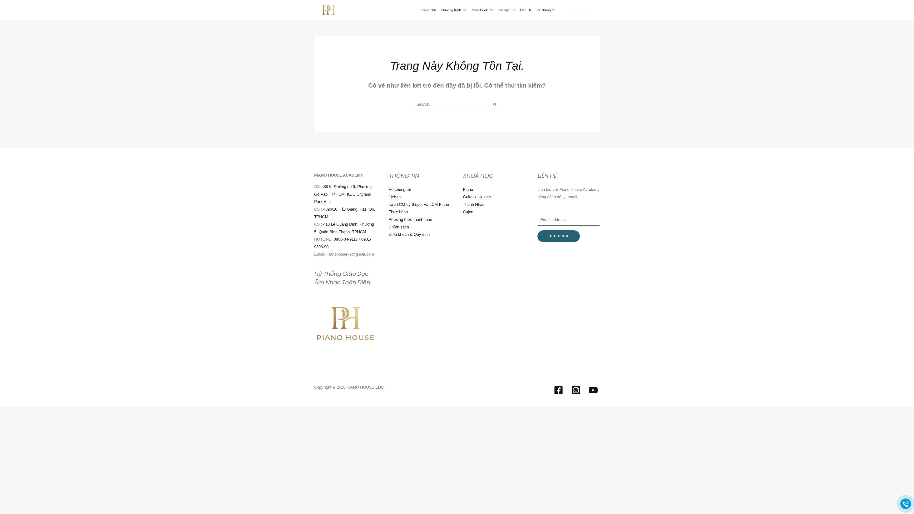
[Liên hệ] (905, 503)
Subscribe (558, 236)
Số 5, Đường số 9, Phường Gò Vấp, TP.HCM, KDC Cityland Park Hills (343, 194)
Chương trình (451, 10)
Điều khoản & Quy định (409, 234)
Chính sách (399, 227)
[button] (581, 10)
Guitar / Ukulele (477, 197)
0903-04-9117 (346, 239)
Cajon (468, 212)
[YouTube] (593, 390)
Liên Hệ (526, 10)
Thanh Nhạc (473, 204)
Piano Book (479, 10)
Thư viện (504, 10)
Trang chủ (428, 10)
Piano (468, 189)
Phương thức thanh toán (410, 219)
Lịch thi (395, 197)
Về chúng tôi (545, 10)
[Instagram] (575, 390)
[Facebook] (558, 390)
